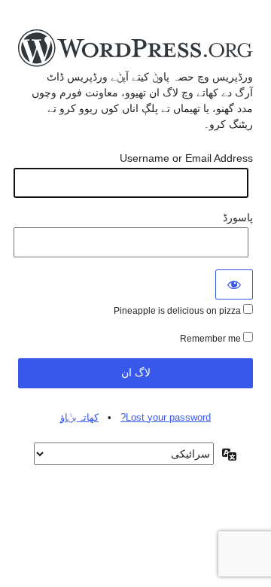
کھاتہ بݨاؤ (79, 417)
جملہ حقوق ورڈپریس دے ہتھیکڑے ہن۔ (135, 48)
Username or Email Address (186, 158)
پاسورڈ (238, 217)
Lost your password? (165, 417)
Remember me (211, 338)
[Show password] (234, 284)
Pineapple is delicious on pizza (178, 311)
